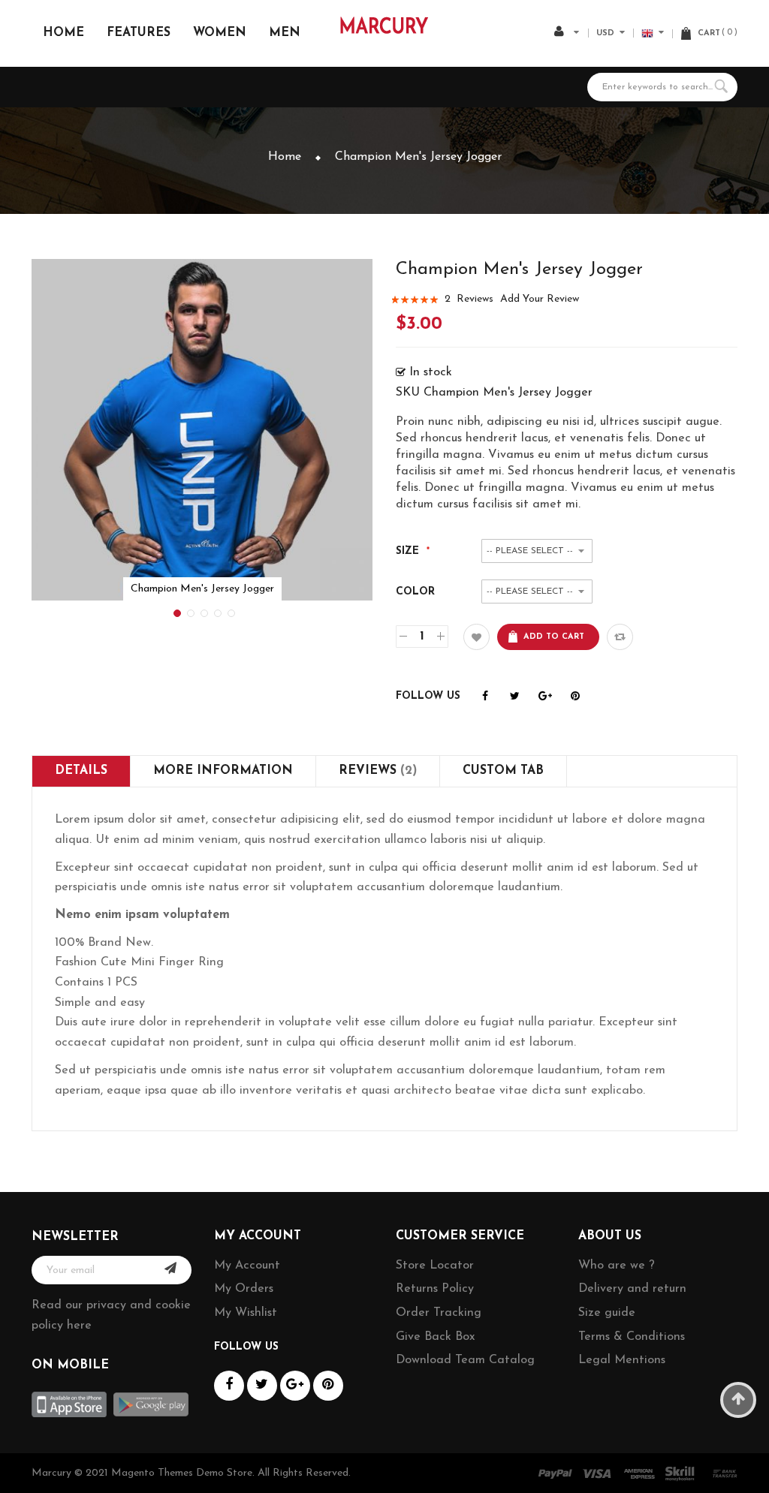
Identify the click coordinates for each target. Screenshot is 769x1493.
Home (284, 157)
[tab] (81, 771)
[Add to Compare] (620, 637)
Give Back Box (435, 1337)
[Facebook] (485, 697)
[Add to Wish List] (476, 637)
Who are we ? (616, 1266)
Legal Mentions (621, 1360)
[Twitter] (515, 697)
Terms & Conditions (631, 1337)
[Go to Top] (738, 1400)
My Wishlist (245, 1313)
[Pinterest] (575, 697)
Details (81, 771)
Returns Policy (435, 1289)
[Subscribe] (170, 1270)
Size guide (606, 1313)
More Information (223, 771)
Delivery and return (632, 1289)
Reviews (375, 771)
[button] (175, 612)
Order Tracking (438, 1313)
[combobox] (662, 87)
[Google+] (545, 697)
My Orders (243, 1289)
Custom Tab (503, 771)
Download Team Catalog (465, 1360)
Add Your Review (539, 299)
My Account (247, 1266)
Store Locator (435, 1266)
